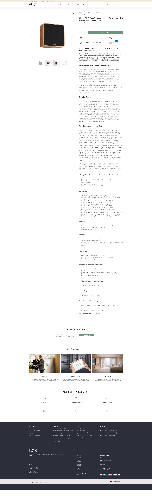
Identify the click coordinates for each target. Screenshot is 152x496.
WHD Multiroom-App (81, 433)
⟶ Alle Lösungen (56, 441)
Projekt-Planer (76, 376)
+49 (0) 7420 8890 (33, 1)
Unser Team (79, 459)
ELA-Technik (31, 433)
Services (78, 460)
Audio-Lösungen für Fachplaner (106, 428)
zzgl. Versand (45, 482)
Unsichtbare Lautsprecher (34, 430)
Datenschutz (103, 457)
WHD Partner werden (104, 437)
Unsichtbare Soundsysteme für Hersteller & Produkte (64, 432)
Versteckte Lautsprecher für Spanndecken (61, 435)
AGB (101, 461)
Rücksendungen (80, 464)
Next (74, 35)
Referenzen (79, 461)
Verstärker (31, 432)
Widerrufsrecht (103, 459)
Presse (78, 468)
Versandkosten (111, 27)
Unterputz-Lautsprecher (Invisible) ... (60, 437)
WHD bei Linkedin (80, 472)
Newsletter (79, 466)
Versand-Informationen (105, 462)
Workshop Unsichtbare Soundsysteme (84, 435)
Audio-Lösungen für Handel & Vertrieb (108, 435)
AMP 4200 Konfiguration (82, 430)
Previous (31, 35)
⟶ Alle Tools (79, 439)
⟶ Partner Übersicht (104, 439)
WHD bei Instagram (81, 473)
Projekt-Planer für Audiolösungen (83, 428)
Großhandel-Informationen (105, 460)
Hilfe (78, 462)
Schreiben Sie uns (42, 1)
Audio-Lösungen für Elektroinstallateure (108, 430)
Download (89, 311)
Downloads (79, 465)
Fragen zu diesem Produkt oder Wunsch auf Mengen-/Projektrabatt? (93, 27)
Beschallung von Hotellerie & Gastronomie (61, 428)
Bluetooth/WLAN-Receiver (34, 435)
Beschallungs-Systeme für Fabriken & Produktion (63, 430)
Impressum (102, 464)
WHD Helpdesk (51, 1)
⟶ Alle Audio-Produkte (34, 439)
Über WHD (79, 457)
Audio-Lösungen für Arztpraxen (59, 433)
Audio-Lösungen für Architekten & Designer (109, 432)
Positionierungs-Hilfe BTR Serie (83, 437)
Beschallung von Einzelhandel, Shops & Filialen (62, 438)
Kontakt (78, 469)
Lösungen (108, 376)
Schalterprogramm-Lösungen (35, 437)
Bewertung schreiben (86, 335)
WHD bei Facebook (81, 474)
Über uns (44, 376)
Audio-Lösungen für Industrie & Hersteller (109, 433)
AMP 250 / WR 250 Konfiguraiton (84, 432)
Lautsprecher (31, 428)
